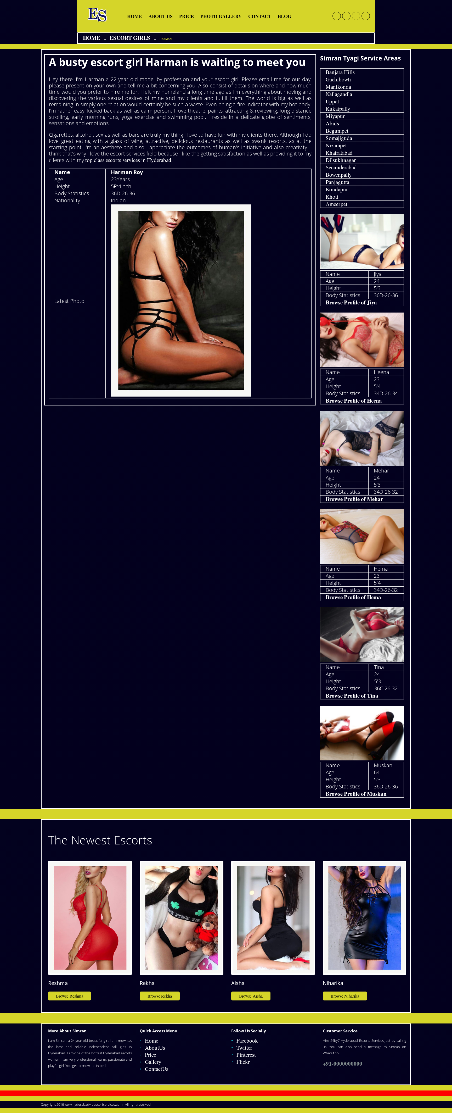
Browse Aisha (251, 996)
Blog (284, 16)
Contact (259, 16)
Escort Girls (130, 38)
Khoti (332, 196)
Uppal (332, 101)
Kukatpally (338, 108)
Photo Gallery (221, 16)
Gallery (153, 1061)
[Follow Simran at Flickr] (356, 16)
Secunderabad (341, 167)
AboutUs (155, 1047)
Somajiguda (339, 138)
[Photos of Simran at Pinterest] (365, 16)
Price (186, 16)
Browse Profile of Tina (352, 695)
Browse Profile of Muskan (356, 794)
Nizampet (336, 145)
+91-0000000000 (342, 1063)
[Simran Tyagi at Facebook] (336, 16)
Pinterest (246, 1054)
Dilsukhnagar (341, 160)
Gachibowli (338, 79)
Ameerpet (336, 204)
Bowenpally (339, 174)
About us (161, 16)
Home (134, 16)
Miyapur (335, 116)
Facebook (247, 1040)
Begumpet (337, 130)
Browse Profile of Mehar (354, 499)
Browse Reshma (69, 996)
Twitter (244, 1047)
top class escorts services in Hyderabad (128, 160)
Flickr (243, 1061)
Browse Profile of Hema (353, 597)
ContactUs (156, 1068)
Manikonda (338, 86)
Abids (332, 123)
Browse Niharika (345, 996)
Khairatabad (339, 152)
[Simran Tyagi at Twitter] (346, 16)
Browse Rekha (160, 996)
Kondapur (337, 189)
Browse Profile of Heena (354, 400)
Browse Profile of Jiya (351, 302)
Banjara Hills (340, 72)
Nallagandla (339, 94)
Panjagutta (337, 182)
